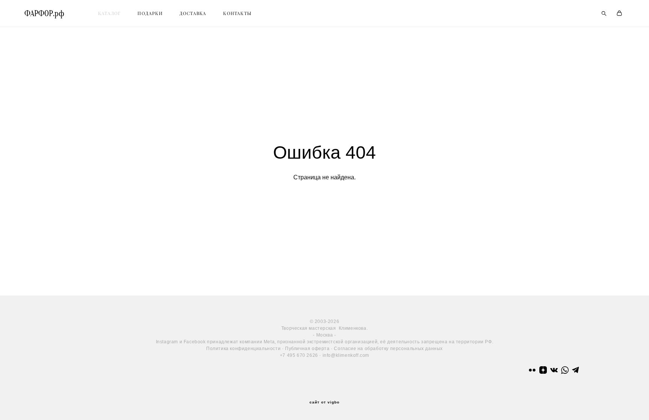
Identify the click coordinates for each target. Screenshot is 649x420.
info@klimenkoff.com (346, 355)
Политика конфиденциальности (243, 348)
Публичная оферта (307, 348)
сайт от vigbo (324, 402)
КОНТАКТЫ (237, 13)
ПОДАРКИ (149, 13)
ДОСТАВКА (193, 13)
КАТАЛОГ (109, 13)
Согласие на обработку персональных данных (388, 348)
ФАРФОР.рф (44, 13)
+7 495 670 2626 (299, 355)
